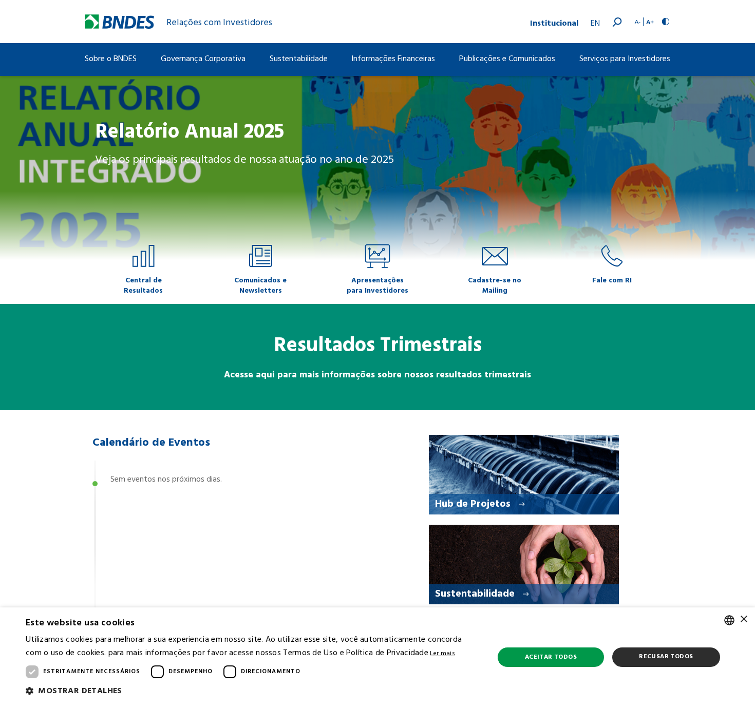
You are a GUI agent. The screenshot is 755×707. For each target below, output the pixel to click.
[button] (253, 691)
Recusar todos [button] (666, 657)
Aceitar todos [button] (551, 657)
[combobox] (729, 620)
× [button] (743, 619)
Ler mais (442, 653)
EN (595, 23)
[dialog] (377, 657)
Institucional (554, 21)
